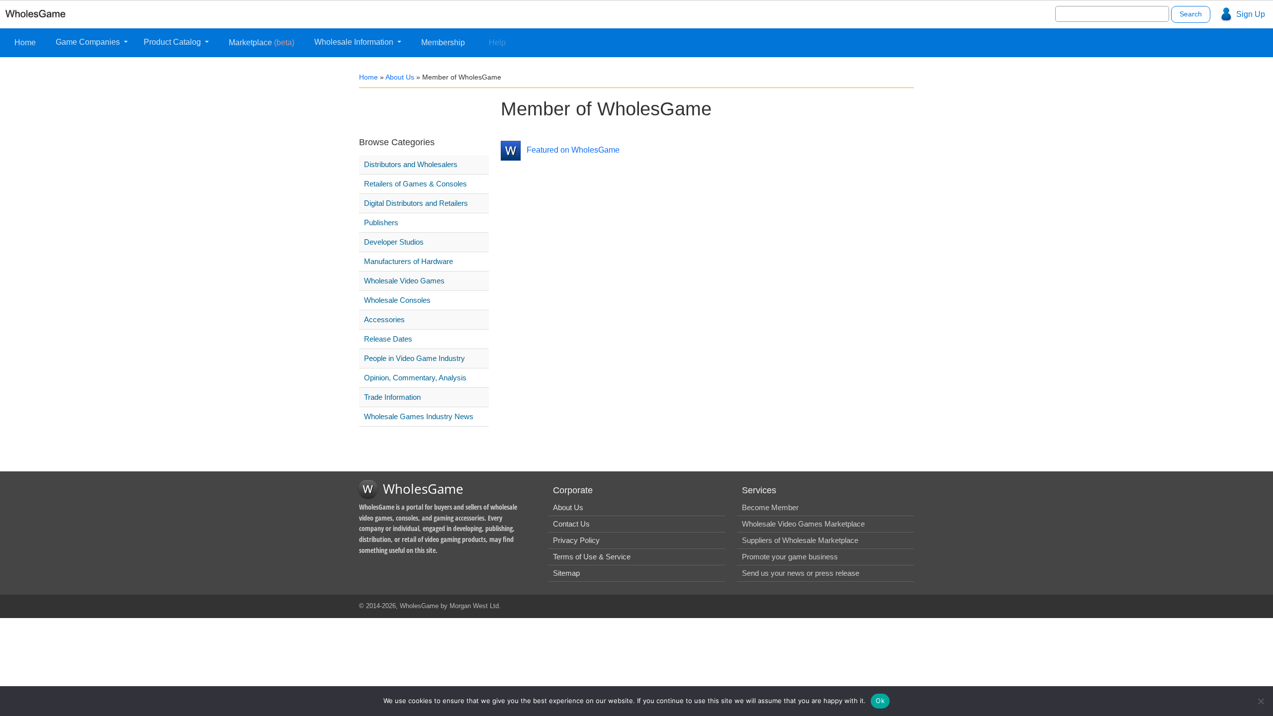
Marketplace (261, 42)
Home (25, 42)
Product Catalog (173, 42)
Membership (443, 42)
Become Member (770, 507)
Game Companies (89, 42)
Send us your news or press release (800, 573)
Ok (880, 701)
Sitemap (566, 573)
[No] (1261, 701)
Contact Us (571, 524)
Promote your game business (790, 556)
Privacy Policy (576, 540)
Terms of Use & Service (592, 556)
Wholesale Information (354, 42)
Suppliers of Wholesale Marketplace (800, 540)
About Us (399, 77)
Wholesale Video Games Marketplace (803, 524)
